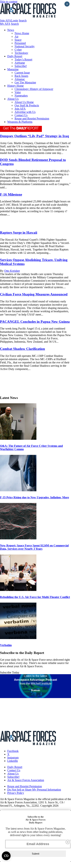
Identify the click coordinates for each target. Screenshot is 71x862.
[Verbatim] (18, 638)
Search (23, 20)
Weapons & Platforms (19, 121)
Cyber (18, 49)
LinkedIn (12, 760)
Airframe (20, 62)
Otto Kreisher (12, 270)
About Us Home (24, 102)
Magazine (13, 69)
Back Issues (21, 75)
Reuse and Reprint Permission (32, 118)
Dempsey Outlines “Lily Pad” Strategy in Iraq (34, 136)
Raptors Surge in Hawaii (18, 232)
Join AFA (5, 20)
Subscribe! (21, 66)
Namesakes (21, 95)
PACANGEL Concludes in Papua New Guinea (35, 322)
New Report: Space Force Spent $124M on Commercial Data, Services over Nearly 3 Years (34, 547)
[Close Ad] (68, 842)
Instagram (13, 757)
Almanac (20, 79)
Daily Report (14, 56)
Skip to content (8, 1)
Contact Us (21, 115)
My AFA (5, 23)
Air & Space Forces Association (25, 780)
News (10, 30)
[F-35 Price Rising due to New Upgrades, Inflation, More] (18, 490)
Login (14, 20)
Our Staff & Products (27, 105)
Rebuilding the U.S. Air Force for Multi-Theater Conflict (35, 597)
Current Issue (22, 72)
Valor (18, 92)
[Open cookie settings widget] (6, 855)
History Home (15, 85)
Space (18, 39)
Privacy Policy (15, 792)
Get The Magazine (25, 82)
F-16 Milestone (11, 194)
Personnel (20, 43)
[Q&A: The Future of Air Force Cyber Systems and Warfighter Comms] (18, 438)
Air (16, 36)
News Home (22, 33)
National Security (25, 46)
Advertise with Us (25, 111)
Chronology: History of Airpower (34, 89)
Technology (21, 52)
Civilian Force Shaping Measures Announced (34, 294)
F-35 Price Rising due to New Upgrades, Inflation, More (34, 497)
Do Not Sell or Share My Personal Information (34, 789)
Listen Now (35, 696)
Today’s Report (23, 59)
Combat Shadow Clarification (22, 349)
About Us (13, 98)
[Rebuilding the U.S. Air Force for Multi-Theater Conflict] (18, 589)
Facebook (13, 751)
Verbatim (6, 645)
